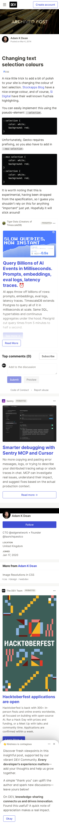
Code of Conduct (19, 390)
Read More (11, 343)
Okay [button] (9, 818)
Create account (45, 4)
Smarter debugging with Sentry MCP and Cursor (29, 450)
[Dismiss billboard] (54, 744)
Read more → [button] (29, 494)
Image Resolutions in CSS (18, 576)
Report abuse (41, 390)
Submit (14, 379)
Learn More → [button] (13, 739)
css (6, 71)
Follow (30, 524)
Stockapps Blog (33, 87)
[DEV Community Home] (13, 4)
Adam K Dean (19, 38)
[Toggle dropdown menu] (54, 223)
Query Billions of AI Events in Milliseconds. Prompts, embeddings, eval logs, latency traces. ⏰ (27, 274)
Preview (31, 379)
